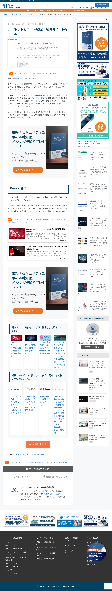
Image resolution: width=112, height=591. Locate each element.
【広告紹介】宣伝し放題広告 (45, 559)
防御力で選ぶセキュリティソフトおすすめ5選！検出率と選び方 (98, 257)
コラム (106, 8)
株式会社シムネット (21, 78)
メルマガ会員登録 (11, 573)
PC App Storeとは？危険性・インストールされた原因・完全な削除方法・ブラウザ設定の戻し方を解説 (92, 223)
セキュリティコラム (11, 563)
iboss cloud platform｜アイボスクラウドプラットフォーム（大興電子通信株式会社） (30, 404)
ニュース (99, 8)
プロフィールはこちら (93, 347)
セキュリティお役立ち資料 (14, 549)
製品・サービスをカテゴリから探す (82, 8)
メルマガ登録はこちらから (28, 170)
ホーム (7, 542)
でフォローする (22, 477)
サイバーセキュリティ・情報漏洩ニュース (29, 455)
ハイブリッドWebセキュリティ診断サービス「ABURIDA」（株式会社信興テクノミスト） (16, 406)
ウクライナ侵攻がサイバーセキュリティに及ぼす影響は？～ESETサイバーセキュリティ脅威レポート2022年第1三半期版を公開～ (60, 354)
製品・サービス (10, 545)
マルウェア (38, 98)
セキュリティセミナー (12, 567)
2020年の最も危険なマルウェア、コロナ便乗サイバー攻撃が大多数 (44, 347)
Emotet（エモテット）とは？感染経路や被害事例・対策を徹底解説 (16, 349)
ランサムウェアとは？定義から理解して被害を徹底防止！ (30, 347)
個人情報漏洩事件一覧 (38, 444)
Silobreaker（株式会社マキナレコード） (44, 400)
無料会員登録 (103, 4)
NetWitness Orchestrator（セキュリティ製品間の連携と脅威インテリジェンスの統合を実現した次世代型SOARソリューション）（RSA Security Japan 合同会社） (59, 414)
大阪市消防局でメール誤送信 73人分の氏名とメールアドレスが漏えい (98, 154)
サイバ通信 (9, 570)
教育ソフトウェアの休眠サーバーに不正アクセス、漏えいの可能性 (98, 272)
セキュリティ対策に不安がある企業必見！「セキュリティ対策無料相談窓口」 (40, 462)
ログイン (89, 4)
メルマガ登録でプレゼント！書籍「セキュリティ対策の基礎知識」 (59, 10)
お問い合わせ (91, 564)
